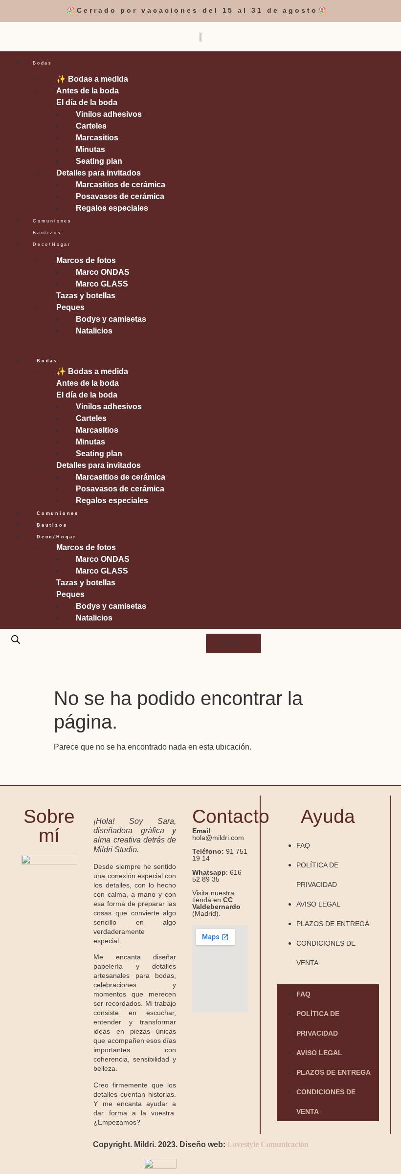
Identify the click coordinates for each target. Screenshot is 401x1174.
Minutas (90, 149)
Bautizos (47, 232)
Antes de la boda (87, 91)
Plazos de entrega (332, 924)
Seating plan (99, 161)
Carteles (91, 126)
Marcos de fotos (86, 260)
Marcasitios (97, 137)
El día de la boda (86, 102)
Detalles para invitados (98, 173)
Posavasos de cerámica (120, 196)
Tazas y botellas (85, 295)
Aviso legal (318, 904)
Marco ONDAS (103, 272)
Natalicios (94, 331)
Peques (70, 307)
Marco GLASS (102, 284)
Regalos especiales (112, 208)
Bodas (42, 63)
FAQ (303, 845)
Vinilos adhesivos (109, 114)
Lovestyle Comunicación (268, 1144)
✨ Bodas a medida (92, 79)
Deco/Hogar (52, 244)
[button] (200, 343)
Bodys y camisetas (111, 319)
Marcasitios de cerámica (120, 184)
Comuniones (52, 221)
